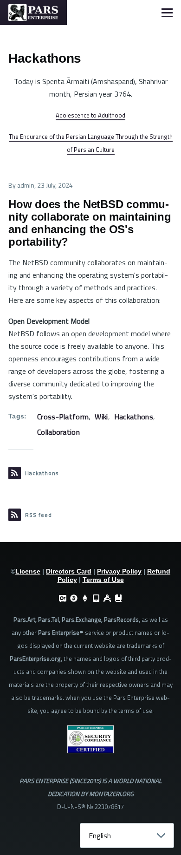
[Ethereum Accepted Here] (85, 598)
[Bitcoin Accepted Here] (73, 598)
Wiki (101, 416)
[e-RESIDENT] (96, 598)
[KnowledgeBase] (118, 598)
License (27, 571)
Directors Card (68, 571)
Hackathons (133, 416)
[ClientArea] (62, 598)
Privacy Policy (119, 571)
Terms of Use (103, 579)
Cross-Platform (63, 416)
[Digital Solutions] (107, 598)
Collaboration (58, 431)
